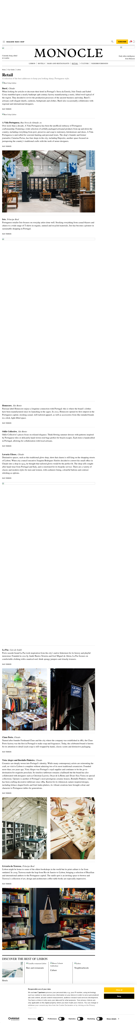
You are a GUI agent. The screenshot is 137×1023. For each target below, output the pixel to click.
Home (4, 70)
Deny (119, 996)
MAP (3, 109)
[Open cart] (130, 41)
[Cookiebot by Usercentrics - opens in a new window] (13, 1018)
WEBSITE (8, 109)
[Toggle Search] (112, 41)
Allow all (119, 990)
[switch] (61, 1018)
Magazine (10, 42)
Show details (111, 1019)
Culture (85, 63)
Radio (17, 42)
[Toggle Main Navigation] (4, 41)
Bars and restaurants (58, 63)
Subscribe (122, 42)
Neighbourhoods (99, 63)
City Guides (11, 70)
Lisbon (32, 63)
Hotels (41, 63)
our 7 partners (40, 992)
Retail (75, 63)
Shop (22, 42)
